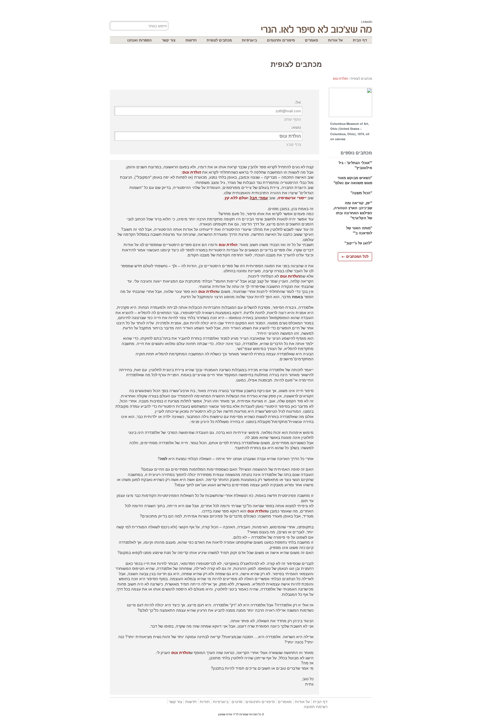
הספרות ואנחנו (139, 40)
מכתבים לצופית (219, 40)
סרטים (237, 701)
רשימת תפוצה (315, 706)
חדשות (191, 40)
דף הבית (360, 40)
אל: (298, 102)
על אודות (335, 40)
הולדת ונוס (340, 78)
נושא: (296, 127)
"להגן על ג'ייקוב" (358, 243)
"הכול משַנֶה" (361, 192)
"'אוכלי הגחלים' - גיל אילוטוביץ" (355, 165)
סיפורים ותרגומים (281, 40)
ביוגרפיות (249, 40)
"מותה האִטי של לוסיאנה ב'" (359, 230)
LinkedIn (366, 22)
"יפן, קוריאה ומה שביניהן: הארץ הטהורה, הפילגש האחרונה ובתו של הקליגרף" (352, 210)
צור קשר (168, 40)
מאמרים (311, 40)
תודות (205, 701)
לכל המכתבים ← (354, 256)
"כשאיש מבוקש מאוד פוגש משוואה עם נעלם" (353, 180)
